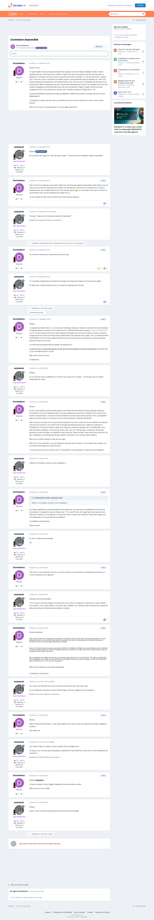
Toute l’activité (32, 14)
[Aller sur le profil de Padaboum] (115, 93)
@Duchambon (41, 151)
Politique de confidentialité (62, 912)
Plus (42, 14)
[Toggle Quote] (32, 498)
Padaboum (121, 94)
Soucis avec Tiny (124, 92)
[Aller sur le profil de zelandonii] (19, 154)
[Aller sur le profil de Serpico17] (115, 59)
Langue (47, 912)
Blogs (21, 14)
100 (23, 165)
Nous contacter (79, 912)
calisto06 (35, 243)
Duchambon (24, 45)
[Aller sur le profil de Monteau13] (115, 50)
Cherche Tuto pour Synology (129, 49)
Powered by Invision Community (77, 917)
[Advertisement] (59, 29)
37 (18, 82)
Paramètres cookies (102, 912)
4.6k (17, 165)
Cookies (90, 912)
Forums (13, 14)
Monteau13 (122, 51)
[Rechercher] (143, 14)
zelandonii (19, 147)
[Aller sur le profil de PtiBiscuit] (115, 70)
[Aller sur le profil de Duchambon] (12, 46)
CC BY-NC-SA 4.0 (77, 915)
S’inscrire (140, 5)
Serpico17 (121, 63)
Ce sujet (135, 14)
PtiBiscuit (121, 74)
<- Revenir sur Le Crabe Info (58, 14)
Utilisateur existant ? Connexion (120, 5)
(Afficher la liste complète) (122, 29)
